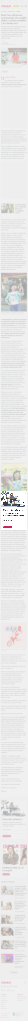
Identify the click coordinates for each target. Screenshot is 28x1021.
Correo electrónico (7, 520)
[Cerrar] (24, 493)
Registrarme (7, 527)
